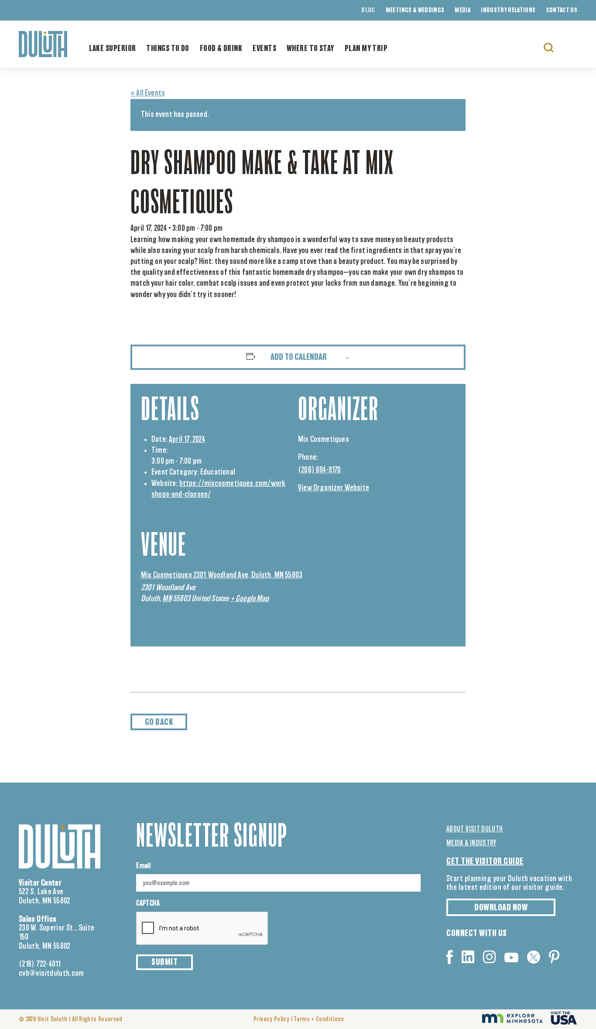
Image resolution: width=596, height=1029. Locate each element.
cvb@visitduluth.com (51, 974)
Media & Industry (471, 843)
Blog (368, 10)
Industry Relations (508, 10)
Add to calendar (299, 357)
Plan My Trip (366, 49)
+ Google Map (249, 599)
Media (462, 10)
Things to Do (167, 49)
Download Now (500, 907)
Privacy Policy (271, 1019)
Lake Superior (112, 49)
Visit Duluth (53, 1019)
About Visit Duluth (474, 829)
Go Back (159, 722)
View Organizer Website (333, 488)
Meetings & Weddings (415, 10)
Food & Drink (221, 49)
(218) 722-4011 (40, 964)
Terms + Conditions (319, 1019)
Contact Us (562, 10)
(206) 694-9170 (319, 470)
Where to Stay (310, 49)
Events (264, 49)
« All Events (147, 93)
